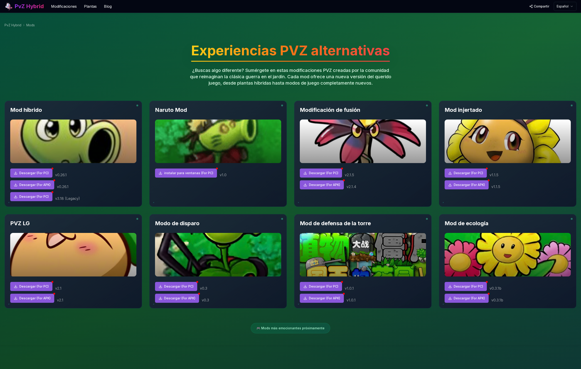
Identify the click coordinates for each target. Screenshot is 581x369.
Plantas (90, 6)
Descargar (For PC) (34, 173)
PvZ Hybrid (13, 25)
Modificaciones (64, 6)
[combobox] (565, 6)
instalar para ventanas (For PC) (188, 173)
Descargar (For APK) (35, 185)
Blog (108, 6)
